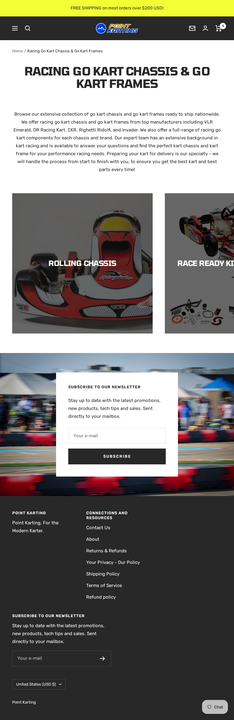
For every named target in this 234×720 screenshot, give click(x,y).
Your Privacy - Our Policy (113, 562)
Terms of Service (104, 585)
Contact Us (98, 527)
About (92, 539)
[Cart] (218, 28)
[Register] (102, 658)
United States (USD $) (36, 684)
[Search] (27, 28)
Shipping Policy (102, 574)
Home (17, 51)
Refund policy (101, 597)
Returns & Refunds (106, 551)
